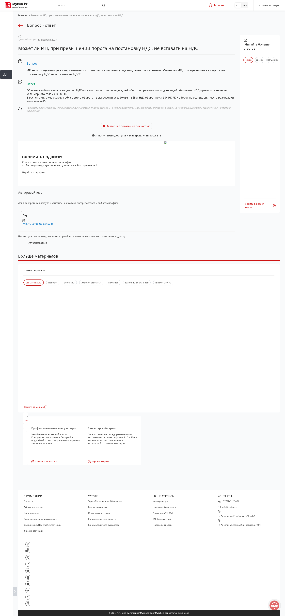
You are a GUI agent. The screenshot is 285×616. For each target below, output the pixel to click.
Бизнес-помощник (97, 507)
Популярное (271, 60)
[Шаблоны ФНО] (6, 114)
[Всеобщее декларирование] (6, 35)
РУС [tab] (238, 5)
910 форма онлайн (162, 518)
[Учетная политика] (6, 84)
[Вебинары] (6, 124)
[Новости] (6, 44)
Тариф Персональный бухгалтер (105, 501)
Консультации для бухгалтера (103, 524)
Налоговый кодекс (162, 524)
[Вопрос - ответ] (6, 74)
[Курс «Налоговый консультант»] (6, 133)
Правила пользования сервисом (40, 518)
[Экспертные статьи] (6, 64)
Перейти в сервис (100, 461)
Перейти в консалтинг (46, 461)
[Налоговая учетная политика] (6, 94)
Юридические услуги (99, 513)
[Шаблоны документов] (6, 104)
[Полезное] (6, 54)
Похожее (248, 60)
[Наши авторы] (6, 143)
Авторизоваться (38, 242)
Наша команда (31, 513)
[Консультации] (6, 25)
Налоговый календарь (164, 507)
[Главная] (6, 15)
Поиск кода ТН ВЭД (163, 513)
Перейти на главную (33, 407)
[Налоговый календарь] (6, 153)
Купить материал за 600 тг (38, 223)
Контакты (28, 501)
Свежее (259, 60)
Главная (22, 15)
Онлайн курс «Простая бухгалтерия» (42, 524)
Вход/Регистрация (269, 5)
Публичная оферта (33, 507)
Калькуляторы (160, 501)
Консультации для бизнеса (102, 518)
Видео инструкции (33, 530)
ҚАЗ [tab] (245, 5)
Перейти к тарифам (33, 172)
